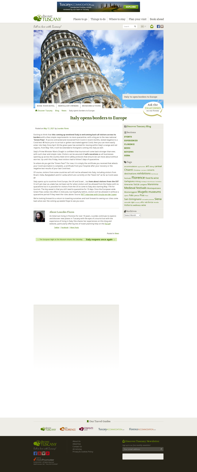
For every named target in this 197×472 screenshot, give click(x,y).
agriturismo (141, 166)
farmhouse (154, 174)
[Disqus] (76, 272)
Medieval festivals (135, 188)
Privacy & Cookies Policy (83, 451)
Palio (131, 195)
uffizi (142, 202)
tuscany (137, 202)
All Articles (77, 449)
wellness (137, 205)
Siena (127, 155)
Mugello (143, 192)
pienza (136, 195)
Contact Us (77, 446)
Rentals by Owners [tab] (68, 106)
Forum (107, 223)
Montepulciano (154, 188)
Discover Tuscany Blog (139, 126)
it (145, 26)
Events (128, 137)
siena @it (127, 202)
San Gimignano (132, 199)
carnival (158, 166)
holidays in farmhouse (148, 181)
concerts (150, 170)
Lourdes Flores (63, 128)
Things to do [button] (98, 19)
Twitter (56, 227)
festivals (127, 178)
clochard (143, 170)
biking (152, 167)
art (147, 166)
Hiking (138, 181)
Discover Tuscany (44, 110)
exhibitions (144, 173)
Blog (57, 110)
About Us (76, 441)
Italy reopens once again (99, 239)
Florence (129, 144)
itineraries (128, 184)
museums (154, 192)
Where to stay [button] (117, 19)
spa (132, 202)
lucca (136, 184)
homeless (158, 181)
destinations (130, 173)
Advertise (77, 444)
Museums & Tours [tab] (91, 106)
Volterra (128, 205)
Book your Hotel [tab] (46, 106)
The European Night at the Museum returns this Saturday (60, 239)
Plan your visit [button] (137, 19)
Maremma (153, 184)
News (64, 110)
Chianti (128, 170)
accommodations (130, 166)
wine (143, 205)
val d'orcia (149, 202)
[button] (151, 26)
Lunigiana (143, 184)
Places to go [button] (80, 19)
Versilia (156, 202)
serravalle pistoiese (148, 199)
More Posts (74, 227)
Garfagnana (129, 181)
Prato (146, 195)
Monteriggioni (130, 192)
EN (142, 26)
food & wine (152, 177)
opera (126, 196)
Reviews (128, 152)
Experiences (131, 140)
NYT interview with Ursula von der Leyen (99, 194)
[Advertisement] (98, 394)
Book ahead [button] (157, 19)
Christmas (137, 170)
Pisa (142, 195)
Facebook (64, 227)
